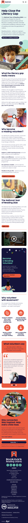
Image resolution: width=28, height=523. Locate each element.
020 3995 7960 (14, 482)
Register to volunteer (8, 176)
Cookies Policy (16, 512)
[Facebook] (7, 465)
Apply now (5, 226)
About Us (14, 489)
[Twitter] (14, 465)
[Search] (23, 2)
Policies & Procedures (7, 512)
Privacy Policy (21, 446)
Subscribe (13, 442)
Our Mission (14, 492)
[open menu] (25, 2)
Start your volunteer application (9, 275)
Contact (14, 494)
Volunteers (14, 491)
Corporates (14, 486)
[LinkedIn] (11, 465)
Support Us (14, 487)
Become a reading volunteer (10, 37)
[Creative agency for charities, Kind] (7, 521)
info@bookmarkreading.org (14, 479)
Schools (14, 484)
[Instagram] (17, 465)
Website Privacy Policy (7, 514)
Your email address (7, 436)
